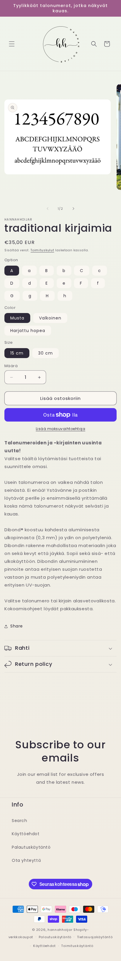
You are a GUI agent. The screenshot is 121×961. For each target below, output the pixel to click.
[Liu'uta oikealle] (73, 208)
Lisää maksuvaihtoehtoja (60, 428)
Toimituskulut (42, 250)
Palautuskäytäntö (31, 847)
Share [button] (16, 626)
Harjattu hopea (27, 330)
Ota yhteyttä (26, 860)
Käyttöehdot (26, 834)
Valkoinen (50, 318)
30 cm (45, 353)
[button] (11, 43)
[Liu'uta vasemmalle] (47, 208)
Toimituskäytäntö (77, 945)
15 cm (16, 353)
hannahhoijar (60, 929)
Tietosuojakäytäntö (95, 937)
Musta (17, 318)
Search (19, 821)
